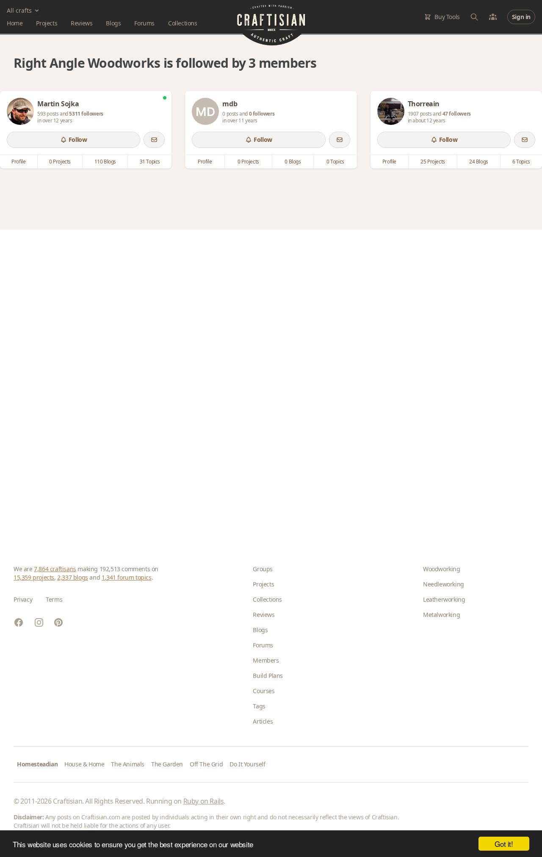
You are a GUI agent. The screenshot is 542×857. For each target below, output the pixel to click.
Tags (259, 706)
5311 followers (86, 113)
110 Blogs (105, 161)
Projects (46, 23)
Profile (18, 161)
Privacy (23, 599)
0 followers (262, 113)
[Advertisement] (268, 384)
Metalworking (441, 615)
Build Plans (268, 676)
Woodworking (441, 569)
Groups (263, 569)
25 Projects (432, 161)
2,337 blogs (72, 577)
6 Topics (521, 161)
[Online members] (493, 17)
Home (14, 23)
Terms (54, 599)
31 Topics (150, 161)
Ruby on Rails (203, 801)
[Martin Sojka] (20, 111)
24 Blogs (478, 161)
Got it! (504, 843)
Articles (263, 721)
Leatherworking (444, 599)
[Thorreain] (390, 111)
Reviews (81, 23)
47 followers (456, 113)
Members (266, 660)
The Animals (127, 764)
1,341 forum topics (127, 577)
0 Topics (335, 161)
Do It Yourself (247, 764)
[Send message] (154, 140)
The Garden (167, 764)
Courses (263, 691)
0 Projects (60, 161)
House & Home (84, 764)
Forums (144, 23)
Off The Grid (206, 764)
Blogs (113, 23)
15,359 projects (34, 577)
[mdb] (205, 111)
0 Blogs (293, 161)
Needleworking (443, 584)
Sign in (521, 17)
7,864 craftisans (55, 569)
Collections (182, 23)
